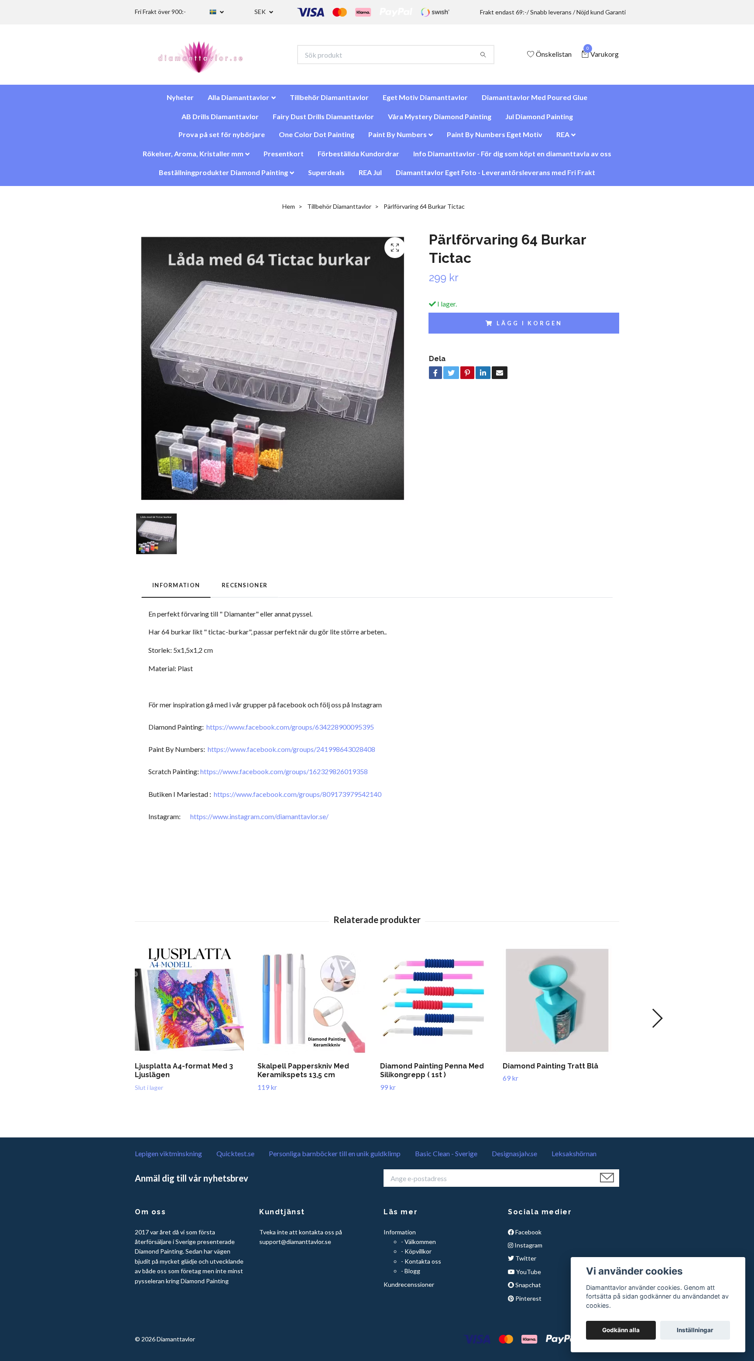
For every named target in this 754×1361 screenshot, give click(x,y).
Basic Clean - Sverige (446, 1158)
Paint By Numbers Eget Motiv (494, 138)
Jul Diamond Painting (539, 121)
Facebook (528, 1236)
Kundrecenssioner (409, 1288)
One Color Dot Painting (316, 138)
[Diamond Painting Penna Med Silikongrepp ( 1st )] (438, 1004)
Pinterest (528, 1302)
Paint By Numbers (397, 138)
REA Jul (370, 176)
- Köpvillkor (416, 1255)
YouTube (528, 1276)
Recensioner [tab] (244, 589)
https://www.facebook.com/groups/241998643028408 (291, 753)
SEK (260, 11)
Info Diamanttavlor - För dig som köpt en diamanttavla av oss (512, 158)
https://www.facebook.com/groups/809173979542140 (297, 798)
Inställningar (695, 1330)
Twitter (525, 1262)
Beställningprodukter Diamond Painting (223, 176)
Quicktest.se (235, 1158)
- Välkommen (418, 1246)
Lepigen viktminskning (168, 1158)
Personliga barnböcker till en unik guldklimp (335, 1158)
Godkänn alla (621, 1330)
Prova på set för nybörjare (221, 138)
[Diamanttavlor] (208, 57)
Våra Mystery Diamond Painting (439, 121)
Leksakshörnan (574, 1158)
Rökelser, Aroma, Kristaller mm (193, 158)
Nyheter (180, 101)
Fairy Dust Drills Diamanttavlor (323, 121)
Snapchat (527, 1289)
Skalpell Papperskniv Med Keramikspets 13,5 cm (303, 1075)
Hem (288, 210)
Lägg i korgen (529, 327)
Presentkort (284, 158)
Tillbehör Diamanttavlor (329, 101)
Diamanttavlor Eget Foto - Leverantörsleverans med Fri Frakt (495, 176)
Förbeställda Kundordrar (358, 158)
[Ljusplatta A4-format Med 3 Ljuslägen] (193, 1004)
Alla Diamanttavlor (238, 101)
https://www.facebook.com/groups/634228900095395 (290, 731)
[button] (657, 1022)
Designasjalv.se (514, 1158)
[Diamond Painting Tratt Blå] (561, 1004)
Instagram (527, 1249)
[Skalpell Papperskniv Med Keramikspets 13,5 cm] (315, 1004)
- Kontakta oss (421, 1265)
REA (562, 138)
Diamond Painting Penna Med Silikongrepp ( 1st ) (432, 1075)
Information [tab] (176, 589)
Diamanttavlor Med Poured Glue (534, 101)
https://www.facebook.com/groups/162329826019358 (284, 776)
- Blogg (410, 1275)
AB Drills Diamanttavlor (220, 121)
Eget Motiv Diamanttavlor (425, 101)
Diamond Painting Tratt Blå (550, 1070)
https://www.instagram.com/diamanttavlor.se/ (259, 821)
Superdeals (326, 176)
